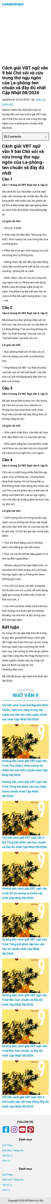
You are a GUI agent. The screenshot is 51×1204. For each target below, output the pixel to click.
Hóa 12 (6, 1160)
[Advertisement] (25, 39)
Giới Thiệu (7, 1145)
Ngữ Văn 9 (25, 693)
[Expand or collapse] (45, 136)
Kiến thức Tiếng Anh (13, 1150)
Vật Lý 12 (7, 1155)
